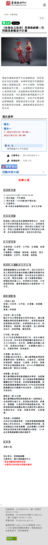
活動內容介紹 (10, 172)
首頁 (6, 14)
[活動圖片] (24, 51)
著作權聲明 (23, 531)
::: (2, 14)
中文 (42, 18)
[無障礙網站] (11, 540)
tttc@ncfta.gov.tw (24, 520)
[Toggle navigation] (44, 5)
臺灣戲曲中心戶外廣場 (17, 149)
